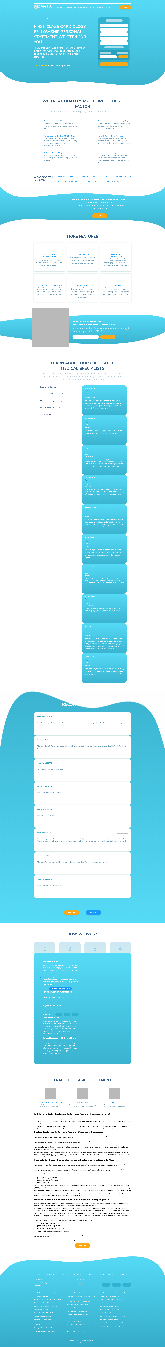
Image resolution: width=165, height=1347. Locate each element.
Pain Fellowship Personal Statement (44, 1303)
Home (38, 1274)
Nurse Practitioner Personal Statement (110, 1309)
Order (125, 7)
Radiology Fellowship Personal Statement (45, 1328)
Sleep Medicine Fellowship (41, 1309)
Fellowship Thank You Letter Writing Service (112, 1323)
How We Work (84, 7)
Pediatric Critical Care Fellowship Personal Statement (48, 1313)
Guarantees (59, 7)
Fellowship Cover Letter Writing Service (110, 1326)
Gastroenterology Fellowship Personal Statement (47, 1299)
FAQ (106, 7)
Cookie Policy (37, 1285)
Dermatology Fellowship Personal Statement (79, 1314)
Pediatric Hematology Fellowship (43, 1319)
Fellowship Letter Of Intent (74, 1308)
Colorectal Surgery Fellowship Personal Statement (113, 1316)
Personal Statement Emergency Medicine (111, 1299)
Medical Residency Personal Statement (77, 1304)
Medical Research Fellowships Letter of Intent (112, 1293)
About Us (76, 7)
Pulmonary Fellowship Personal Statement (45, 1331)
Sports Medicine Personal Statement (110, 1306)
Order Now (72, 913)
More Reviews (93, 913)
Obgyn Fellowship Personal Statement (77, 1311)
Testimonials (99, 7)
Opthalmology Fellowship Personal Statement (46, 1293)
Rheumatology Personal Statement (109, 1296)
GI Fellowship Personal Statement (109, 1319)
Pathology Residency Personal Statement (78, 1331)
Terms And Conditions (106, 1274)
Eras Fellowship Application (74, 1318)
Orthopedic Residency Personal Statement (78, 1321)
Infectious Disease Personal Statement (44, 1316)
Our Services (68, 7)
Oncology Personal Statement (108, 1313)
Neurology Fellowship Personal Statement (78, 1293)
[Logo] (43, 7)
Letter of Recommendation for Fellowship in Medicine (114, 1303)
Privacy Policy (123, 1274)
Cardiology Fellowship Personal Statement (78, 1301)
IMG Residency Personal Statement (76, 1324)
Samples (92, 7)
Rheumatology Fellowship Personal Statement (46, 1306)
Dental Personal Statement (74, 1328)
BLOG (109, 7)
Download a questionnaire (60, 989)
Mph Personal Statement (41, 1296)
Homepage (37, 18)
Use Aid (99, 216)
